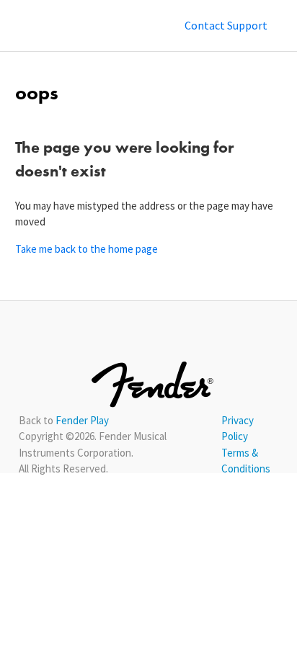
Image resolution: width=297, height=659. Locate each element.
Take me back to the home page (86, 249)
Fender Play (82, 420)
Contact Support (226, 25)
